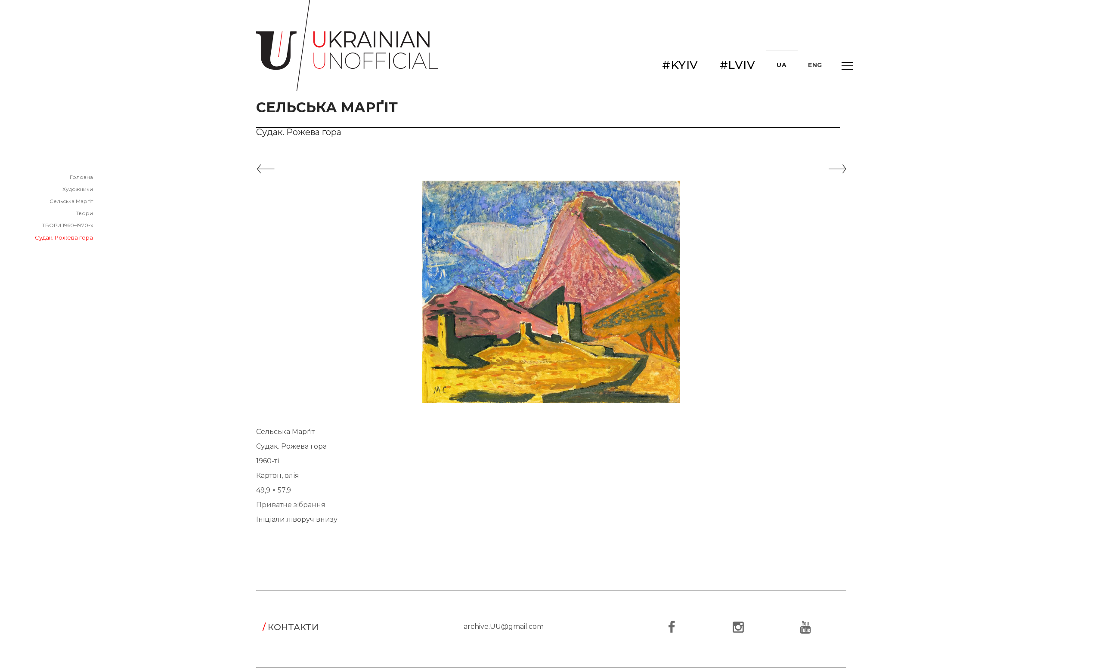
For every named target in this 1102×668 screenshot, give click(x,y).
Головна (81, 177)
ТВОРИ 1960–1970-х (67, 225)
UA (781, 65)
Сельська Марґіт (71, 201)
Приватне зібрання (290, 505)
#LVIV (737, 65)
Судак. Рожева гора (64, 237)
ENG (815, 65)
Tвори (84, 213)
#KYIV (680, 65)
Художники (77, 189)
